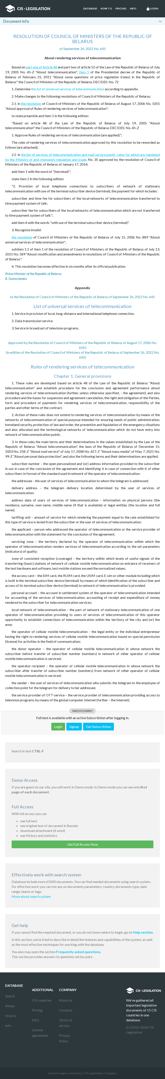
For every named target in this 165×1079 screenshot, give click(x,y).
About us (65, 1000)
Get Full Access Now (82, 844)
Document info (16, 21)
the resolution (31, 103)
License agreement (40, 1032)
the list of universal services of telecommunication (67, 89)
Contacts (65, 1010)
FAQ (35, 1020)
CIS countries (42, 1000)
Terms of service (65, 1023)
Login (152, 9)
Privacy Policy (64, 1038)
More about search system (31, 896)
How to (106, 8)
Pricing (120, 8)
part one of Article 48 (41, 67)
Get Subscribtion (98, 726)
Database (90, 8)
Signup (74, 726)
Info (133, 8)
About (10, 1006)
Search (10, 996)
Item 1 (84, 72)
